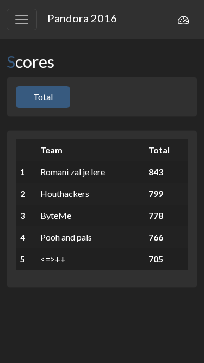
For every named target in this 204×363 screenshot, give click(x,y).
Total (43, 96)
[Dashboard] (183, 19)
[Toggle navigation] (22, 19)
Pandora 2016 (82, 17)
